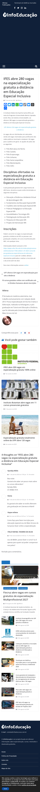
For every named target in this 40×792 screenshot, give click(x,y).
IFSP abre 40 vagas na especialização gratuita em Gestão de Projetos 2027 (24, 704)
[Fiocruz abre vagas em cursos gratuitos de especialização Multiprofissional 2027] (20, 575)
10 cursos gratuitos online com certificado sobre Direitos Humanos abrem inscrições (19, 281)
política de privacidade (29, 785)
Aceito (5, 789)
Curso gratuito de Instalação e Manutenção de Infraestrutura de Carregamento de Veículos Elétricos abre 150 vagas (26, 678)
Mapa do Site (6, 768)
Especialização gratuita (10, 588)
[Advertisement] (20, 42)
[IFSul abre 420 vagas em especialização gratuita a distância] (8, 693)
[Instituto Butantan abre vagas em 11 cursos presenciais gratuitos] (20, 381)
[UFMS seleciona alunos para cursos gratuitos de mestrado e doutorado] (8, 634)
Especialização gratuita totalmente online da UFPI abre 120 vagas (19, 439)
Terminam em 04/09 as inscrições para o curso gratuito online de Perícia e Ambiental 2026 (26, 663)
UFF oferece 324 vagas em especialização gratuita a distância (21, 274)
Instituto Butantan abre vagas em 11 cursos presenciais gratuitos (20, 403)
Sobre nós (5, 760)
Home (4, 752)
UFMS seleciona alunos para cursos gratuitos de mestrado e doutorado (26, 633)
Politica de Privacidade (9, 756)
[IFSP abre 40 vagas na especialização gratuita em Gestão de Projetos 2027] (8, 706)
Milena (19, 100)
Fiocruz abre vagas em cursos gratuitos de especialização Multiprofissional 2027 (19, 596)
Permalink (31, 474)
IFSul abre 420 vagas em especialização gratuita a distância (24, 692)
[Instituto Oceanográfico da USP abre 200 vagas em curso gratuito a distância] (8, 622)
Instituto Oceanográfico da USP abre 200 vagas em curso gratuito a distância (26, 620)
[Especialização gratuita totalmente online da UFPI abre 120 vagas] (20, 416)
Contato (4, 764)
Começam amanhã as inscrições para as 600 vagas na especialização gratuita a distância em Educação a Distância (26, 648)
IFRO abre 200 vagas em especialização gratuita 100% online (19, 368)
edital (26, 265)
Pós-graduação (23, 588)
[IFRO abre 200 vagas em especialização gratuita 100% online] (20, 346)
